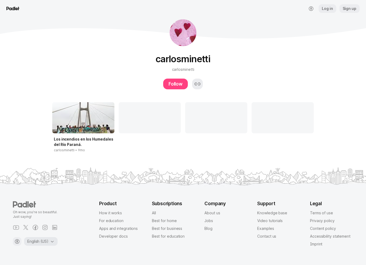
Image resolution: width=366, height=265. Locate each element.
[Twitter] (26, 227)
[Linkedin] (54, 227)
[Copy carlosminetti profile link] (197, 84)
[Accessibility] (17, 241)
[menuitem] (311, 8)
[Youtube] (16, 227)
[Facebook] (35, 227)
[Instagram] (45, 227)
